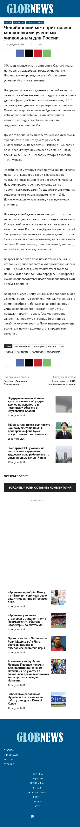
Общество (19, 22)
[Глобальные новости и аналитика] (30, 8)
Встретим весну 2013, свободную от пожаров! (62, 382)
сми (61, 346)
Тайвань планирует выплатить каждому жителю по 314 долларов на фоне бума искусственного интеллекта (29, 429)
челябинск (37, 351)
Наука (8, 22)
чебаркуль (22, 351)
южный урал (53, 351)
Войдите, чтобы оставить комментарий (40, 487)
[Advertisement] (40, 542)
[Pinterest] (38, 53)
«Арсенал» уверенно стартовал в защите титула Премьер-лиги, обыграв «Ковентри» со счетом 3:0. (27, 620)
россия (52, 346)
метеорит (39, 346)
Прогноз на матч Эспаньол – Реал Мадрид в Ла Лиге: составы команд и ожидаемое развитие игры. (27, 643)
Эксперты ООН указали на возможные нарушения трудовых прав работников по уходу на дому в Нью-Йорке (28, 453)
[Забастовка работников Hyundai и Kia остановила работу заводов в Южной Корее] (58, 699)
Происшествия (35, 22)
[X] (29, 53)
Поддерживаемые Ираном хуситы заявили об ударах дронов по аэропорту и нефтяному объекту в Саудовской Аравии (26, 404)
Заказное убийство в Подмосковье (15, 382)
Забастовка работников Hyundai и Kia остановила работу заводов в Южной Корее (25, 698)
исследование (22, 346)
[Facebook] (20, 53)
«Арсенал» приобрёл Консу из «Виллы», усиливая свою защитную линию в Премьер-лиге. (28, 597)
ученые (9, 351)
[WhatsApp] (47, 53)
